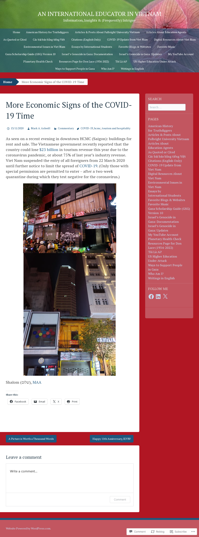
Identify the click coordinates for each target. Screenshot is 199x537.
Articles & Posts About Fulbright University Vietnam (107, 32)
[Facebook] (151, 296)
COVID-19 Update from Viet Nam (127, 39)
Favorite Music (166, 47)
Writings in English (132, 68)
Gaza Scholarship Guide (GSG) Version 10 (30, 54)
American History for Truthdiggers (47, 32)
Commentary (66, 128)
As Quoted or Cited (14, 39)
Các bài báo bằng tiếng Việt (49, 39)
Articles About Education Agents (166, 32)
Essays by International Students (92, 47)
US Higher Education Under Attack (155, 61)
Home (16, 32)
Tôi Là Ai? (121, 61)
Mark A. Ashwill (40, 128)
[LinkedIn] (158, 296)
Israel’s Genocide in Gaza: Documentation (87, 54)
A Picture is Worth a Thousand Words (31, 439)
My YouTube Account (181, 54)
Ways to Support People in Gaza (75, 68)
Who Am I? (107, 68)
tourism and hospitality (116, 128)
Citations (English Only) (86, 39)
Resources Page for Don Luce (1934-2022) (84, 61)
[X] (165, 296)
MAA (37, 382)
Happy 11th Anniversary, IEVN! (112, 439)
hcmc (97, 128)
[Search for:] (167, 107)
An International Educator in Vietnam (99, 14)
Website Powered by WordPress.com (28, 528)
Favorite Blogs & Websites (135, 47)
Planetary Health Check (38, 61)
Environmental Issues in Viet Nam (44, 47)
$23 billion (48, 149)
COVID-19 (87, 128)
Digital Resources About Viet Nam (175, 39)
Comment (120, 499)
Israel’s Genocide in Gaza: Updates (140, 54)
